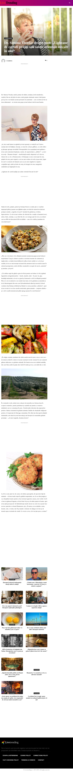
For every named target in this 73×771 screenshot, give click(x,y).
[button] (70, 3)
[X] (23, 560)
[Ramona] (3, 61)
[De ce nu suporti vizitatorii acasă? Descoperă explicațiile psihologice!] (12, 597)
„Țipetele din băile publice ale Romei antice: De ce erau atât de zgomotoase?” (12, 674)
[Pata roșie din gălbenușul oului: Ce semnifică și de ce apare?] (12, 618)
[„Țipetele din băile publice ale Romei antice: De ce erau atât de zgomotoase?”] (12, 664)
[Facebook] (17, 560)
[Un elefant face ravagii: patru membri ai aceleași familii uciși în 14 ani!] (36, 687)
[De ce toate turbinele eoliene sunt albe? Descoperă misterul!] (36, 618)
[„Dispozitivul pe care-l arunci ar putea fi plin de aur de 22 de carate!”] (36, 640)
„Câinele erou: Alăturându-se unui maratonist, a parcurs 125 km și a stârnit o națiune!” (37, 584)
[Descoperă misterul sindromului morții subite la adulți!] (12, 573)
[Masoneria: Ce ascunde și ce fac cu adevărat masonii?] (36, 664)
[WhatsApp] (36, 560)
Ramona (9, 60)
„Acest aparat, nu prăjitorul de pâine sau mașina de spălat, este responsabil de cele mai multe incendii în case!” (12, 698)
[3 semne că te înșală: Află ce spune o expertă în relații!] (36, 597)
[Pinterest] (30, 560)
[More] (42, 560)
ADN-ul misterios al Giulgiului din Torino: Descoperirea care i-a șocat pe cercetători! (12, 651)
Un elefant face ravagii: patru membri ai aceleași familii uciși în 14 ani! (36, 698)
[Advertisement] (24, 78)
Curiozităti (8, 38)
